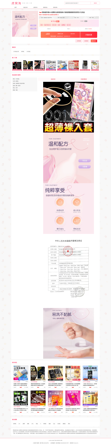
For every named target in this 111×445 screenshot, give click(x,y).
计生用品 (28, 51)
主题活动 (35, 7)
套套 (50, 423)
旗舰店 (64, 423)
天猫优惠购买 (84, 79)
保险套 (44, 423)
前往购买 (94, 41)
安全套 (59, 423)
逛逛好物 (55, 7)
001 (19, 423)
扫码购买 (86, 41)
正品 (54, 423)
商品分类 (25, 7)
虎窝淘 (16, 3)
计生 (32, 423)
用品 (37, 423)
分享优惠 (79, 41)
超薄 (24, 423)
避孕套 (22, 51)
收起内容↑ (53, 79)
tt (40, 423)
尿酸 (28, 423)
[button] (22, 36)
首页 (16, 7)
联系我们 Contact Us (74, 443)
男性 (69, 423)
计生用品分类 (16, 51)
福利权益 (45, 7)
